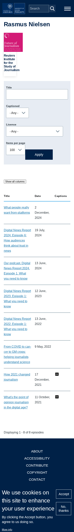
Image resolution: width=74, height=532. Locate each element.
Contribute (37, 465)
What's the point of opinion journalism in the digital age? (16, 402)
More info (7, 529)
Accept (64, 494)
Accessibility (37, 458)
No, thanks (64, 509)
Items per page (15, 142)
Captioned (13, 106)
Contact (37, 479)
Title (9, 87)
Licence (11, 124)
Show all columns (15, 181)
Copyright (37, 472)
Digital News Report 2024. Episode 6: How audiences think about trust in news (17, 240)
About (37, 451)
